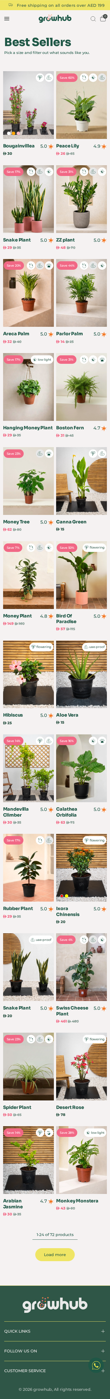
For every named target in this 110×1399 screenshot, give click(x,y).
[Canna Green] (81, 481)
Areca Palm (16, 334)
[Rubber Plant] (28, 868)
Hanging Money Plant (28, 428)
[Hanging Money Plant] (28, 387)
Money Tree (16, 522)
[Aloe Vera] (81, 674)
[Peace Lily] (81, 105)
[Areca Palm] (28, 293)
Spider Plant (17, 1107)
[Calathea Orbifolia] (81, 768)
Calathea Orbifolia (66, 812)
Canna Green (71, 522)
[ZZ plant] (81, 199)
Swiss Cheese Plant (72, 1011)
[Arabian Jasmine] (28, 1160)
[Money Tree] (28, 481)
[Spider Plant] (28, 1066)
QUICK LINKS (17, 1331)
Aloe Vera (67, 715)
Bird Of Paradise (66, 619)
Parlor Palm (69, 334)
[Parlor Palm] (81, 293)
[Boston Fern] (81, 387)
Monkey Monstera (77, 1201)
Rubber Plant (18, 908)
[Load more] (55, 1254)
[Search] (92, 18)
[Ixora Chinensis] (81, 868)
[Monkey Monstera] (81, 1160)
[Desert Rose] (81, 1066)
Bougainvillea (19, 146)
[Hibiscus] (28, 674)
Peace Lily (67, 146)
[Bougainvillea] (28, 105)
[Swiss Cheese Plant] (81, 967)
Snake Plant (17, 240)
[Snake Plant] (28, 199)
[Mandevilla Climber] (28, 768)
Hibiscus (13, 715)
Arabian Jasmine (13, 1204)
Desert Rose (70, 1107)
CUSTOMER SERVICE (25, 1370)
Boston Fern (70, 428)
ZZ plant (65, 240)
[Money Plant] (28, 575)
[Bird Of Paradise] (81, 575)
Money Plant (17, 616)
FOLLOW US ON (20, 1351)
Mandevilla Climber (16, 812)
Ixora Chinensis (68, 911)
